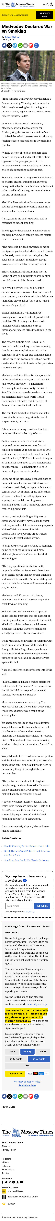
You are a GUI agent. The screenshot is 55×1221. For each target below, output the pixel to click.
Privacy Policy (29, 911)
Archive (5, 1173)
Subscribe (42, 906)
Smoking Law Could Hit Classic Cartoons (26, 860)
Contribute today (45, 15)
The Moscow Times (12, 1142)
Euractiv (11, 1203)
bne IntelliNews (15, 1191)
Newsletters (8, 1169)
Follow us (7, 1178)
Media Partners (10, 1187)
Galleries (6, 1166)
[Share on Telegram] (14, 45)
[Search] (48, 4)
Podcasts (6, 1159)
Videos (5, 1162)
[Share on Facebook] (4, 45)
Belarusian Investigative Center (23, 1196)
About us (6, 1146)
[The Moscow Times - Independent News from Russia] (19, 4)
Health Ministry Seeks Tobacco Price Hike (27, 846)
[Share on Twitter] (9, 45)
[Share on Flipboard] (30, 45)
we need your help (37, 1004)
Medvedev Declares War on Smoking (27, 29)
